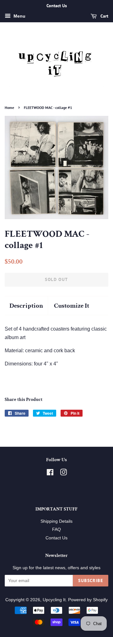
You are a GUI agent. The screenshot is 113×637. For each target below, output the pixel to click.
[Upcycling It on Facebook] (50, 473)
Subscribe (90, 580)
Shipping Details (56, 521)
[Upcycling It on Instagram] (63, 473)
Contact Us (56, 538)
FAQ (56, 529)
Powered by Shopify (88, 599)
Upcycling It (54, 599)
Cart (103, 16)
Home (9, 107)
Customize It (71, 305)
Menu (18, 16)
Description (26, 305)
